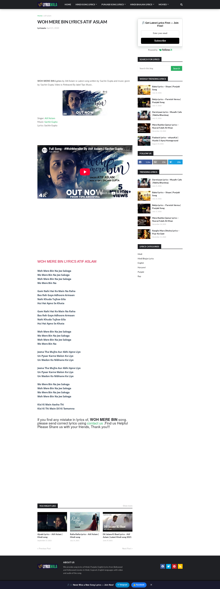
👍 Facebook (138, 585)
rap (139, 276)
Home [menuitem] (68, 4)
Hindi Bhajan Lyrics (146, 258)
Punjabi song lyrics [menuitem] (112, 4)
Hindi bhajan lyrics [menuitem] (141, 4)
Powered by (153, 50)
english (141, 263)
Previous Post (45, 548)
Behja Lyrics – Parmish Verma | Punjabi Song (166, 100)
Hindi (140, 254)
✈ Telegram (122, 585)
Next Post (126, 548)
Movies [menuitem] (163, 4)
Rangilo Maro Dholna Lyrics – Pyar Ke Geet (165, 232)
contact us (95, 423)
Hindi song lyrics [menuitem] (85, 4)
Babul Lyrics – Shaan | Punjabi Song (166, 88)
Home (39, 16)
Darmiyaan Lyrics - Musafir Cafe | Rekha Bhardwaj (167, 113)
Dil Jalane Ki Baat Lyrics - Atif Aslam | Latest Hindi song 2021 (117, 535)
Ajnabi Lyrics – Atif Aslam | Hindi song (49, 535)
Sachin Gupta (50, 121)
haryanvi (142, 267)
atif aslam (47, 16)
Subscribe (160, 40)
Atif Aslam (50, 118)
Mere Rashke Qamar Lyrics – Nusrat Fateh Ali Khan (165, 126)
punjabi (141, 272)
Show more (127, 506)
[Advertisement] (84, 54)
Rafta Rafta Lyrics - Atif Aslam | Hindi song (84, 535)
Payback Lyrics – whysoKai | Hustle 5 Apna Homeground (165, 139)
